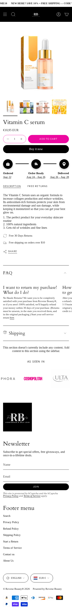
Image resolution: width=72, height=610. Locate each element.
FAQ (7, 273)
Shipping (17, 333)
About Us (8, 560)
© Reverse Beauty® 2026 (16, 588)
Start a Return (10, 541)
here (12, 317)
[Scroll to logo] (14, 378)
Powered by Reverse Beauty (47, 588)
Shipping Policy (12, 535)
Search (6, 515)
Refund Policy (11, 528)
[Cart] (67, 14)
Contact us (8, 554)
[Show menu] (5, 14)
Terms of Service (32, 496)
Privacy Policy (10, 496)
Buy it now (36, 149)
